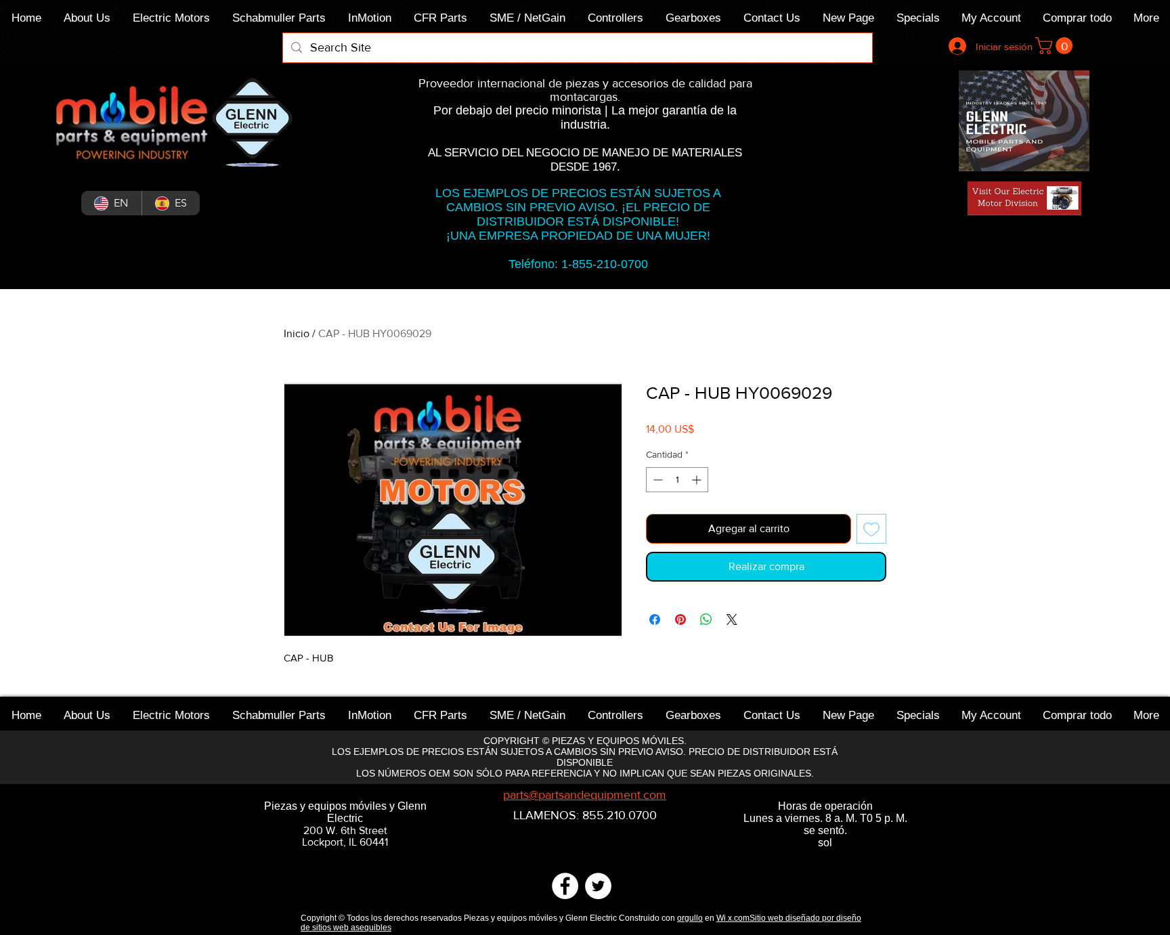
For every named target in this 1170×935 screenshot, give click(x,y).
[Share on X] (732, 619)
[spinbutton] (677, 480)
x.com (739, 918)
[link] (1056, 45)
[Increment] (697, 480)
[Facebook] (565, 886)
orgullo (690, 918)
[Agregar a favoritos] (871, 529)
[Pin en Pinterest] (680, 619)
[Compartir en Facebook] (655, 619)
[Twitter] (598, 886)
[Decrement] (656, 480)
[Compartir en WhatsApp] (706, 619)
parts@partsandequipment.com (584, 795)
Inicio (296, 333)
